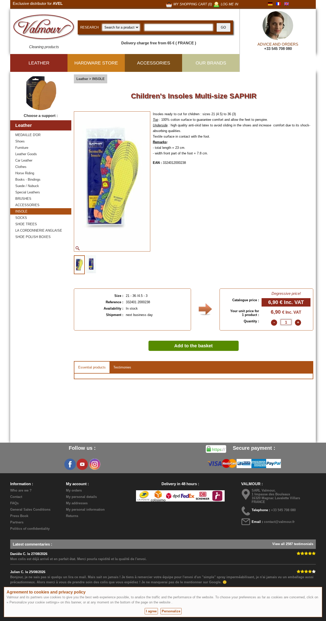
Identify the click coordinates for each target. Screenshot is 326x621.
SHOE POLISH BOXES (33, 237)
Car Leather (23, 160)
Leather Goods (26, 154)
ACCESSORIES (27, 205)
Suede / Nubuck (27, 186)
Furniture (21, 148)
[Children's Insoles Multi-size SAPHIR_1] (79, 264)
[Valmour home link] (44, 28)
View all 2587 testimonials (292, 544)
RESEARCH (89, 27)
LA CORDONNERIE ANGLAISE (38, 230)
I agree (151, 611)
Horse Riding (24, 173)
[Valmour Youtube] (82, 464)
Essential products (92, 367)
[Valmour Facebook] (70, 464)
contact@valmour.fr (279, 522)
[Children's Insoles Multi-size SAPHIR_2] (91, 264)
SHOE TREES (26, 224)
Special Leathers (27, 192)
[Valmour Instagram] (94, 464)
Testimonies (122, 367)
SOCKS (21, 218)
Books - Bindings (27, 179)
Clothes (20, 167)
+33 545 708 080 (278, 48)
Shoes (20, 141)
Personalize (171, 611)
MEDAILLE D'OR (27, 135)
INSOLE (21, 211)
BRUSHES (23, 199)
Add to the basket (193, 345)
